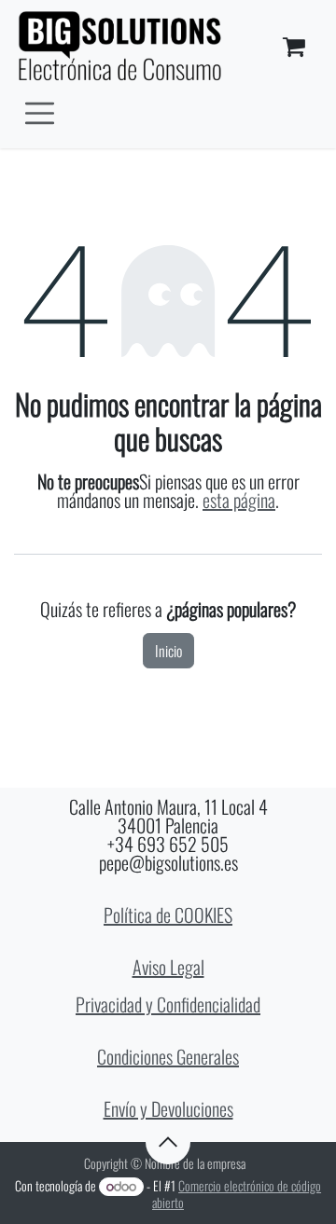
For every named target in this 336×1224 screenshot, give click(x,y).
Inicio (168, 651)
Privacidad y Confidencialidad (168, 1004)
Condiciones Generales (168, 1056)
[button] (168, 1142)
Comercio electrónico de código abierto (236, 1194)
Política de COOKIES (168, 914)
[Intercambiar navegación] (39, 111)
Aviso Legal (168, 967)
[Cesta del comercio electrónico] (294, 47)
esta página (239, 500)
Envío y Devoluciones (168, 1108)
